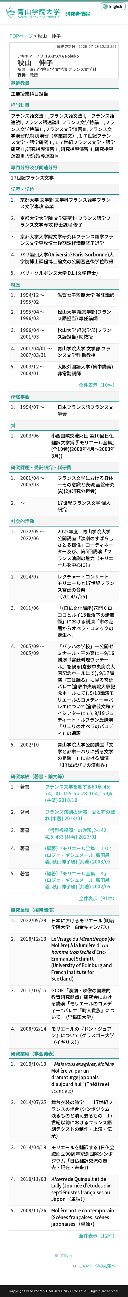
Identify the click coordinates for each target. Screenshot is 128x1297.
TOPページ (21, 36)
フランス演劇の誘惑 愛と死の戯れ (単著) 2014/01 (80, 815)
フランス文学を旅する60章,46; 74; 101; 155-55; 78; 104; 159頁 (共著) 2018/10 (79, 793)
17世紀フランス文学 (32, 177)
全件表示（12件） (98, 1235)
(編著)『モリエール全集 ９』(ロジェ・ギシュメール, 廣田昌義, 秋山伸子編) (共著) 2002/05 (78, 880)
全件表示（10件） (98, 385)
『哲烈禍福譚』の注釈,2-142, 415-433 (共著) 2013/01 (76, 833)
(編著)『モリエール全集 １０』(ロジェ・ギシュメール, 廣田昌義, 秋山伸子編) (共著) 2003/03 (79, 855)
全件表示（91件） (98, 898)
